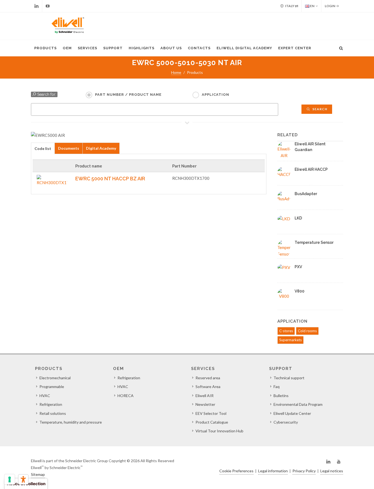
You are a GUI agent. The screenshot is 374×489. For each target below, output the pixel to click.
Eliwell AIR (204, 395)
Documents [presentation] (68, 148)
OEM (67, 48)
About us (171, 48)
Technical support (289, 377)
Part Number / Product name (128, 94)
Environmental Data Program (298, 404)
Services (87, 48)
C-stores (286, 331)
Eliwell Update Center (292, 413)
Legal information (273, 470)
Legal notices (331, 470)
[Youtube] (47, 6)
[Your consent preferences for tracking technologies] (9, 479)
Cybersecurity (286, 422)
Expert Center (294, 48)
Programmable (51, 386)
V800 (299, 291)
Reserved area (207, 377)
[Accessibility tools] (23, 479)
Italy (289, 6)
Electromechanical (55, 377)
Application (215, 94)
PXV (298, 267)
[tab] (43, 148)
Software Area (207, 386)
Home (176, 72)
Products (45, 48)
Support (113, 48)
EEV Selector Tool (210, 413)
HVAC (44, 395)
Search (319, 109)
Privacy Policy (304, 470)
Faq (277, 386)
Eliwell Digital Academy (244, 48)
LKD (298, 218)
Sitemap (38, 474)
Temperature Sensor (314, 242)
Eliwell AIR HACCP (311, 169)
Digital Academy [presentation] (101, 148)
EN (311, 6)
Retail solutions (52, 413)
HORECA (125, 395)
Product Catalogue (211, 422)
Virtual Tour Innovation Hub (219, 431)
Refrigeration (50, 404)
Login (330, 6)
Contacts (199, 48)
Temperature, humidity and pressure (70, 422)
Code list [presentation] (42, 148)
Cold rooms (307, 331)
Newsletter (205, 404)
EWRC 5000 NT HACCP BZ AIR (110, 178)
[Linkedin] (36, 6)
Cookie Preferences (236, 470)
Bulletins (281, 395)
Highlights (141, 48)
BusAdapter (306, 194)
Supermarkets (290, 340)
